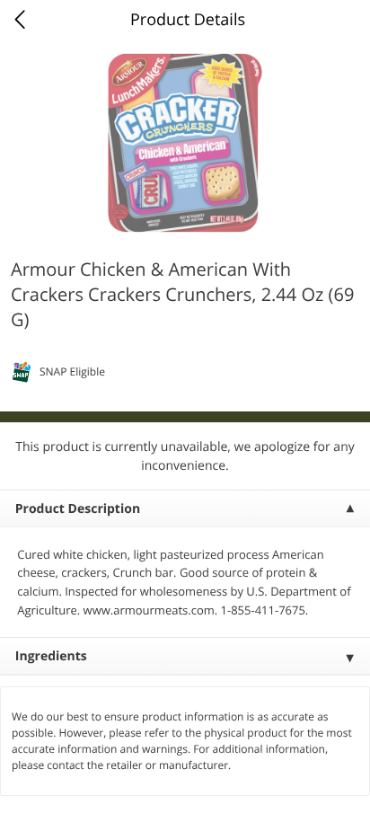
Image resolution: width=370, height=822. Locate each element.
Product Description (77, 508)
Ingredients (51, 656)
